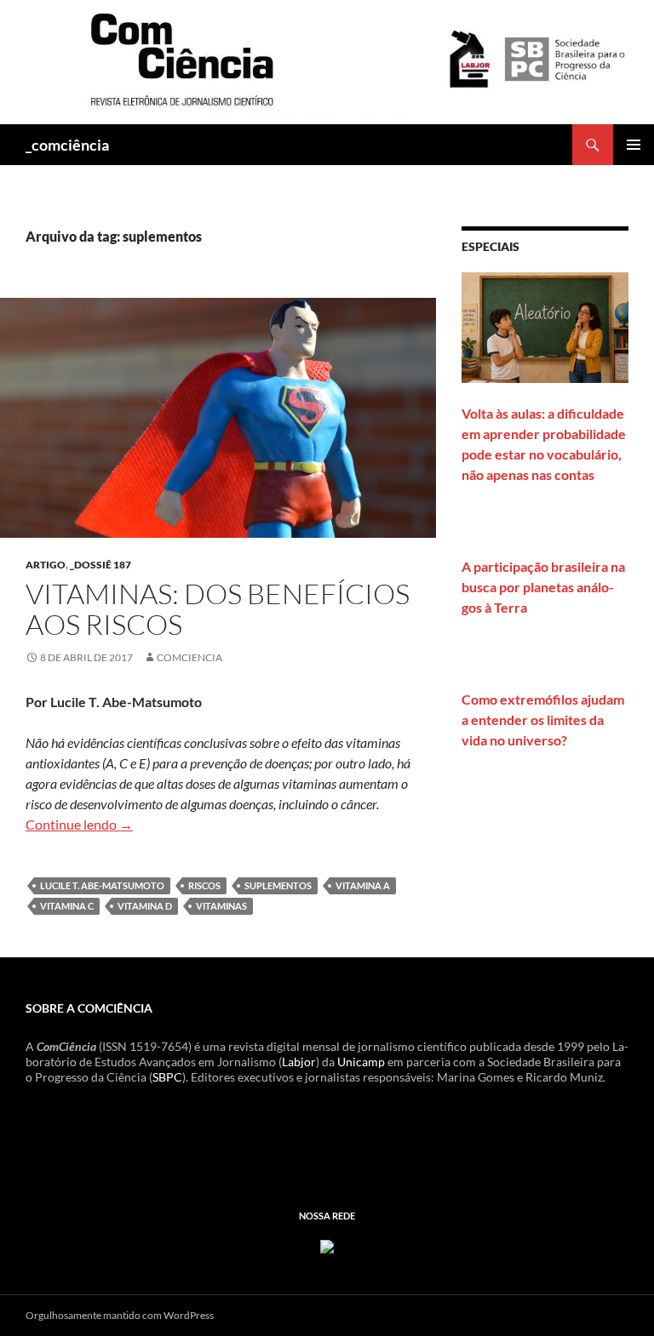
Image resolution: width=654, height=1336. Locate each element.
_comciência (67, 144)
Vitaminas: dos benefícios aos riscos (218, 609)
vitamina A (363, 885)
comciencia (189, 657)
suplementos (278, 885)
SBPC (167, 1077)
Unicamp (361, 1061)
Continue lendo (79, 824)
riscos (204, 885)
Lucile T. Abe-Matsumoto (102, 885)
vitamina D (145, 905)
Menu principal (633, 144)
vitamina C (67, 905)
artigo (46, 564)
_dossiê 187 (100, 564)
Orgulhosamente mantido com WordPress (120, 1315)
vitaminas (221, 905)
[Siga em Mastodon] (327, 1245)
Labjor (299, 1061)
